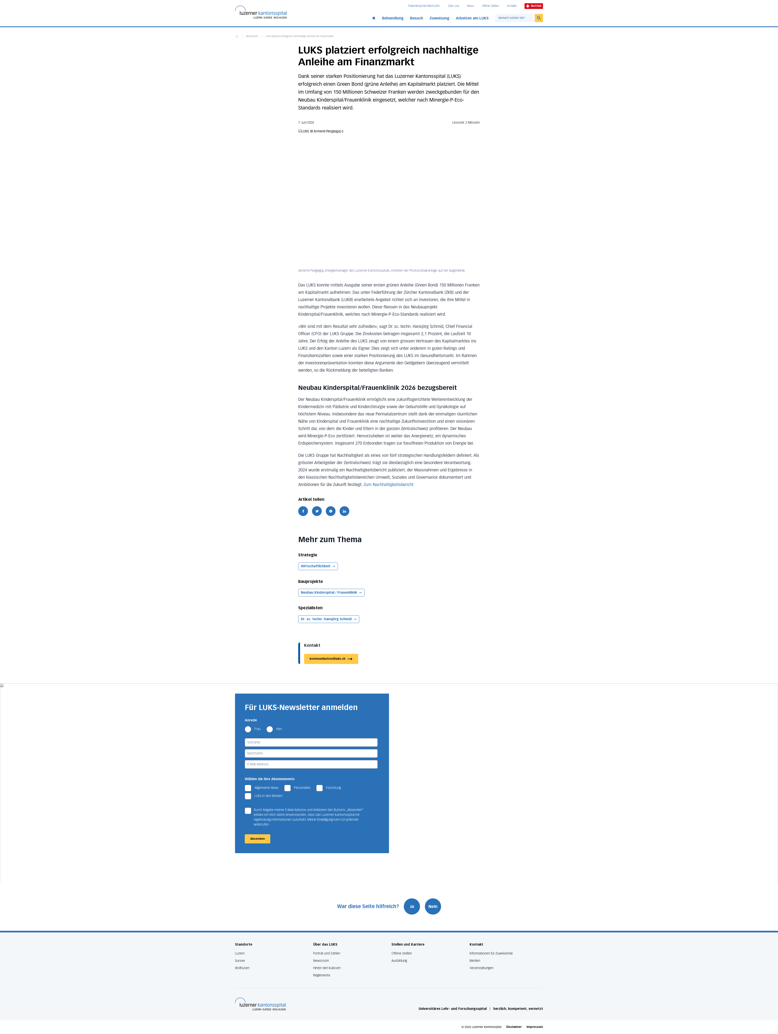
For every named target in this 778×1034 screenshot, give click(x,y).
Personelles (302, 788)
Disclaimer (514, 1027)
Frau (257, 729)
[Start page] (374, 17)
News (470, 6)
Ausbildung (399, 961)
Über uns (453, 6)
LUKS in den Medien (268, 796)
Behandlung (393, 18)
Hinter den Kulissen (327, 968)
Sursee (240, 961)
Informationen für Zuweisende (491, 953)
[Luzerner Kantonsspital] (260, 1004)
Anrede (251, 720)
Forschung (333, 788)
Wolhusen (242, 968)
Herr (279, 729)
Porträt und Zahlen (326, 953)
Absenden (257, 839)
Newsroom (252, 36)
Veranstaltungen (481, 968)
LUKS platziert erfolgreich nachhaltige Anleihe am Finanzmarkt (299, 36)
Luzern (240, 953)
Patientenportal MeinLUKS (424, 6)
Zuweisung (439, 18)
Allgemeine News (266, 788)
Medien (475, 961)
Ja (412, 906)
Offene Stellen (490, 6)
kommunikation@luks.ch (327, 659)
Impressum (535, 1027)
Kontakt (511, 6)
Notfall (536, 6)
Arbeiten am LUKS (472, 18)
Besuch (416, 18)
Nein (433, 906)
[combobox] (515, 18)
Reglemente (321, 975)
